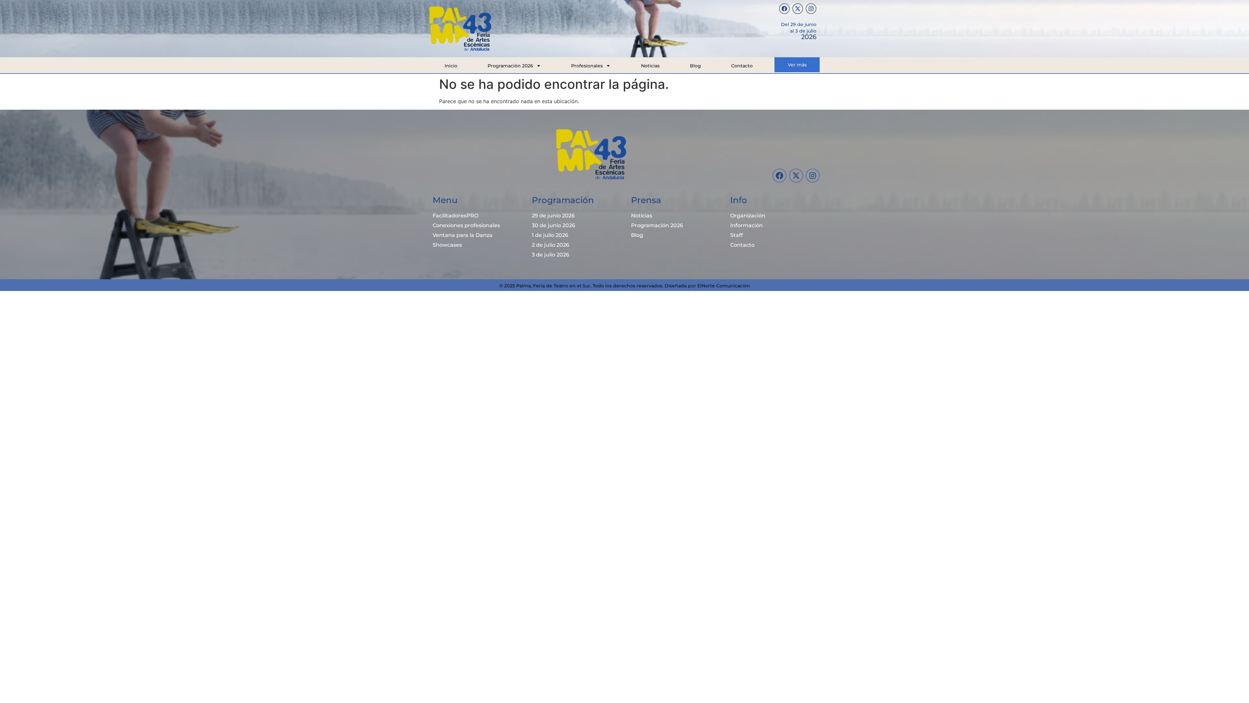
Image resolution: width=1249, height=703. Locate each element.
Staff (736, 235)
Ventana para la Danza (462, 235)
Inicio (451, 66)
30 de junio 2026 (553, 225)
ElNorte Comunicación (723, 286)
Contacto (742, 66)
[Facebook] (784, 8)
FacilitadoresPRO (455, 216)
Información (746, 225)
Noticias (650, 66)
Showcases (447, 245)
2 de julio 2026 (550, 245)
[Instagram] (811, 8)
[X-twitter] (797, 8)
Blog (695, 66)
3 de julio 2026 (550, 255)
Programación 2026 (510, 66)
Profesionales (587, 66)
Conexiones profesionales (466, 225)
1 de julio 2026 (550, 235)
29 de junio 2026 (553, 216)
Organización (747, 216)
